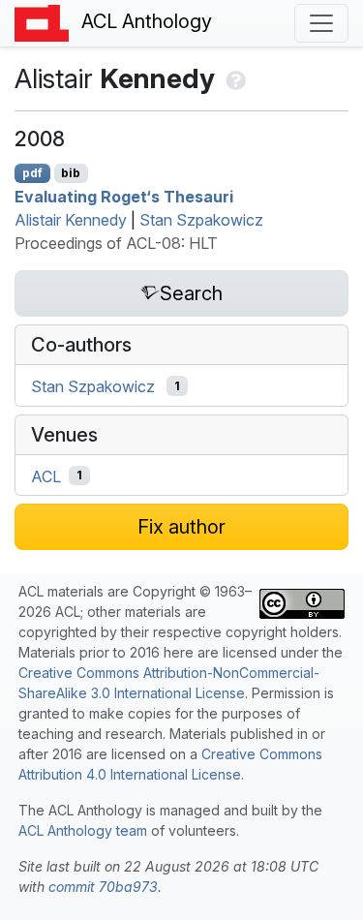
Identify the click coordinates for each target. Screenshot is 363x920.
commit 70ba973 (103, 886)
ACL (46, 475)
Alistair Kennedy (71, 220)
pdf (32, 173)
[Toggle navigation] (321, 23)
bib (70, 173)
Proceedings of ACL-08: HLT (116, 243)
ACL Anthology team (82, 830)
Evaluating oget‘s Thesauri (124, 196)
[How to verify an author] (234, 78)
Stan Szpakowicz (201, 220)
